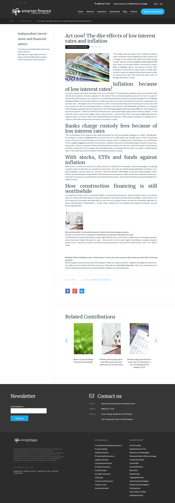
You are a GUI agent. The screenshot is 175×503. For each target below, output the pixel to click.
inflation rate (126, 67)
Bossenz (91, 234)
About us (90, 11)
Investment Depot (137, 459)
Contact (133, 11)
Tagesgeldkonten (137, 477)
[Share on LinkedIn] (82, 291)
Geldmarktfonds (136, 495)
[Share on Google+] (74, 291)
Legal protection (101, 459)
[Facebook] (12, 2)
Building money (85, 257)
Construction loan (111, 257)
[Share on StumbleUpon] (89, 291)
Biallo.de (89, 137)
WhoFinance (134, 3)
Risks (147, 257)
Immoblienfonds (136, 467)
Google (144, 3)
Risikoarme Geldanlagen (139, 452)
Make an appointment (153, 12)
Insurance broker (102, 488)
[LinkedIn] (21, 2)
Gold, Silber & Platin (138, 492)
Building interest (72, 257)
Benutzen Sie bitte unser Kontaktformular (118, 403)
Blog (125, 11)
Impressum (18, 471)
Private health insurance (104, 456)
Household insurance (103, 463)
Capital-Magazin (78, 143)
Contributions (25, 21)
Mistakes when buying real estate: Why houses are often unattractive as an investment (111, 362)
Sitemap (54, 471)
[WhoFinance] (25, 2)
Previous (66, 340)
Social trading (135, 445)
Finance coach (100, 484)
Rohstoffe (134, 470)
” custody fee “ (151, 135)
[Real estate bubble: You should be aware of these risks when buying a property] (74, 218)
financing (153, 257)
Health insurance (102, 452)
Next (156, 340)
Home (80, 11)
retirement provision (125, 234)
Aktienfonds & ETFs (138, 449)
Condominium (98, 257)
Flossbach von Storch (137, 106)
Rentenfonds (135, 474)
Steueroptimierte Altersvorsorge (143, 456)
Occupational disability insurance (108, 445)
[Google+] (16, 2)
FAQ (48, 471)
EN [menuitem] (161, 4)
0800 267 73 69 (103, 3)
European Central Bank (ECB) (145, 62)
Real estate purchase (135, 257)
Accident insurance (102, 467)
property (123, 257)
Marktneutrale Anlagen (139, 481)
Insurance (101, 11)
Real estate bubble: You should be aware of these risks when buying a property (97, 232)
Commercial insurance (104, 481)
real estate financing (124, 265)
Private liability (101, 449)
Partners (41, 471)
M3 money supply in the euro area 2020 (123, 109)
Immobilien (134, 463)
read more (72, 251)
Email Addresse (18, 406)
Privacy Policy (30, 471)
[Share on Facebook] (67, 291)
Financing (99, 477)
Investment (114, 11)
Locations (18, 473)
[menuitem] (155, 4)
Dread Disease (101, 470)
